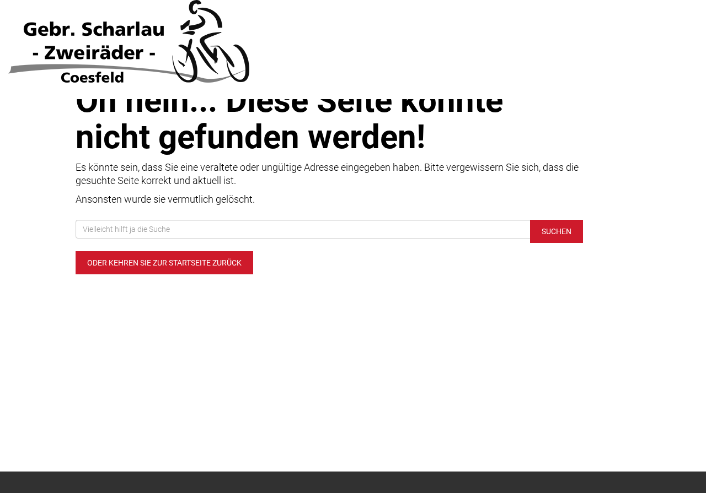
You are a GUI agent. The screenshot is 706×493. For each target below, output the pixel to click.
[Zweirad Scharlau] (147, 41)
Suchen (556, 231)
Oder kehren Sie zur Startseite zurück (164, 262)
